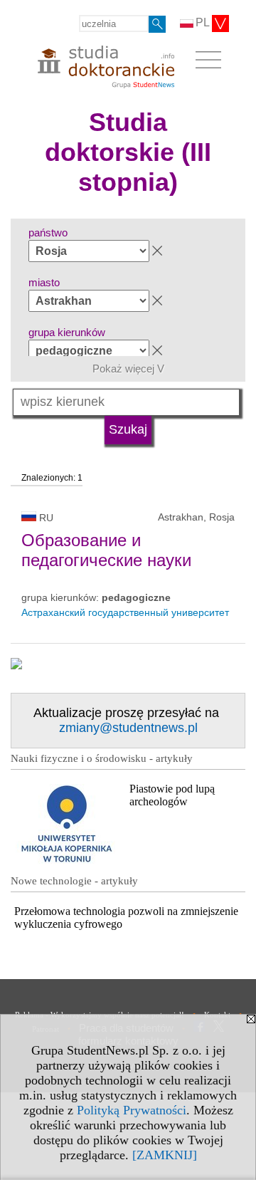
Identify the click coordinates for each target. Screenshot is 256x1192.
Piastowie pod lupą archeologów (172, 795)
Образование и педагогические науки (106, 550)
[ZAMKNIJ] (164, 1155)
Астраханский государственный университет (125, 612)
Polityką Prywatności (131, 1110)
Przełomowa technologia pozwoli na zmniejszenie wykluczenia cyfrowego (126, 917)
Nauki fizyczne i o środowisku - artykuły (102, 758)
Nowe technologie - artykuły (74, 881)
